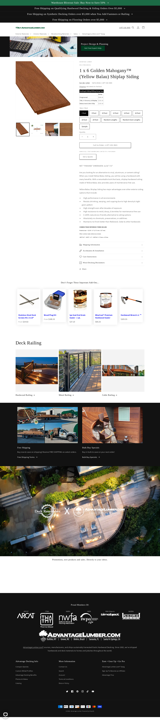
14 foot (126, 112)
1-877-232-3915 (124, 27)
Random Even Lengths (131, 119)
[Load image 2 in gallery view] (37, 129)
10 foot (104, 112)
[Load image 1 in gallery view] (22, 129)
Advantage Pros (108, 675)
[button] (23, 33)
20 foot (95, 119)
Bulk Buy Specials (89, 457)
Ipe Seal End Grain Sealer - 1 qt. (78, 316)
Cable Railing (108, 395)
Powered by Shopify (88, 711)
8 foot (94, 112)
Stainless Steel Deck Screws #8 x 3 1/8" (27, 316)
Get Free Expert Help (92, 48)
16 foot (137, 112)
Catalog (18, 683)
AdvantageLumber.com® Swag (113, 667)
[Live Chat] (5, 714)
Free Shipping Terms (26, 457)
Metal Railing (65, 395)
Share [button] (84, 269)
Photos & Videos (22, 679)
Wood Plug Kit (50, 315)
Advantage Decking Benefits (26, 675)
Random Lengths (110, 119)
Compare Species (22, 667)
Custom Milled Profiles (24, 671)
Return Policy (64, 683)
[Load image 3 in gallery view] (51, 129)
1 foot (84, 112)
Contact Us (63, 667)
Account (62, 675)
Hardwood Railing (24, 395)
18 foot (84, 119)
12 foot (115, 112)
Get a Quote (88, 157)
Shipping (82, 87)
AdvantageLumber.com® (33, 647)
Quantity (82, 132)
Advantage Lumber (76, 711)
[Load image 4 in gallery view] (66, 129)
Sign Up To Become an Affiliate (113, 671)
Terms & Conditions (66, 679)
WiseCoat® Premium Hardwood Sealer (104, 316)
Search (61, 671)
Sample (84, 126)
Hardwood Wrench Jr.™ (131, 315)
